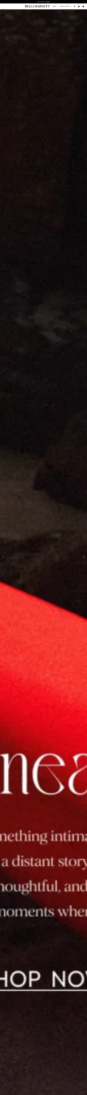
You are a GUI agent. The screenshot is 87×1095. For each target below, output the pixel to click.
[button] (74, 6)
